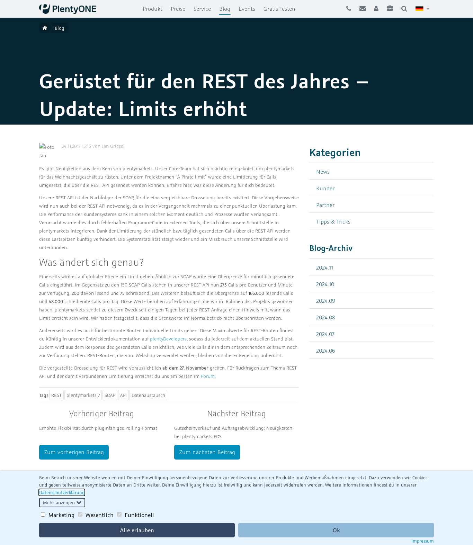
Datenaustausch (148, 395)
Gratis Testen (279, 8)
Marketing (61, 515)
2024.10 (325, 284)
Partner (325, 204)
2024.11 (324, 267)
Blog (226, 8)
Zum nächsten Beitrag (207, 452)
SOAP (110, 395)
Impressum (422, 541)
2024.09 (325, 300)
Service (202, 8)
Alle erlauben (137, 530)
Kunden (326, 188)
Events (247, 8)
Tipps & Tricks (333, 221)
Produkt (152, 8)
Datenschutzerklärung (61, 492)
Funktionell (139, 515)
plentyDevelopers (168, 339)
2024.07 (325, 333)
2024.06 (325, 350)
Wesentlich (100, 515)
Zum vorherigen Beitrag (74, 452)
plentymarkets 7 (83, 395)
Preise (178, 8)
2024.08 (325, 317)
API (123, 395)
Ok (336, 530)
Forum (208, 376)
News (323, 171)
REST (56, 395)
